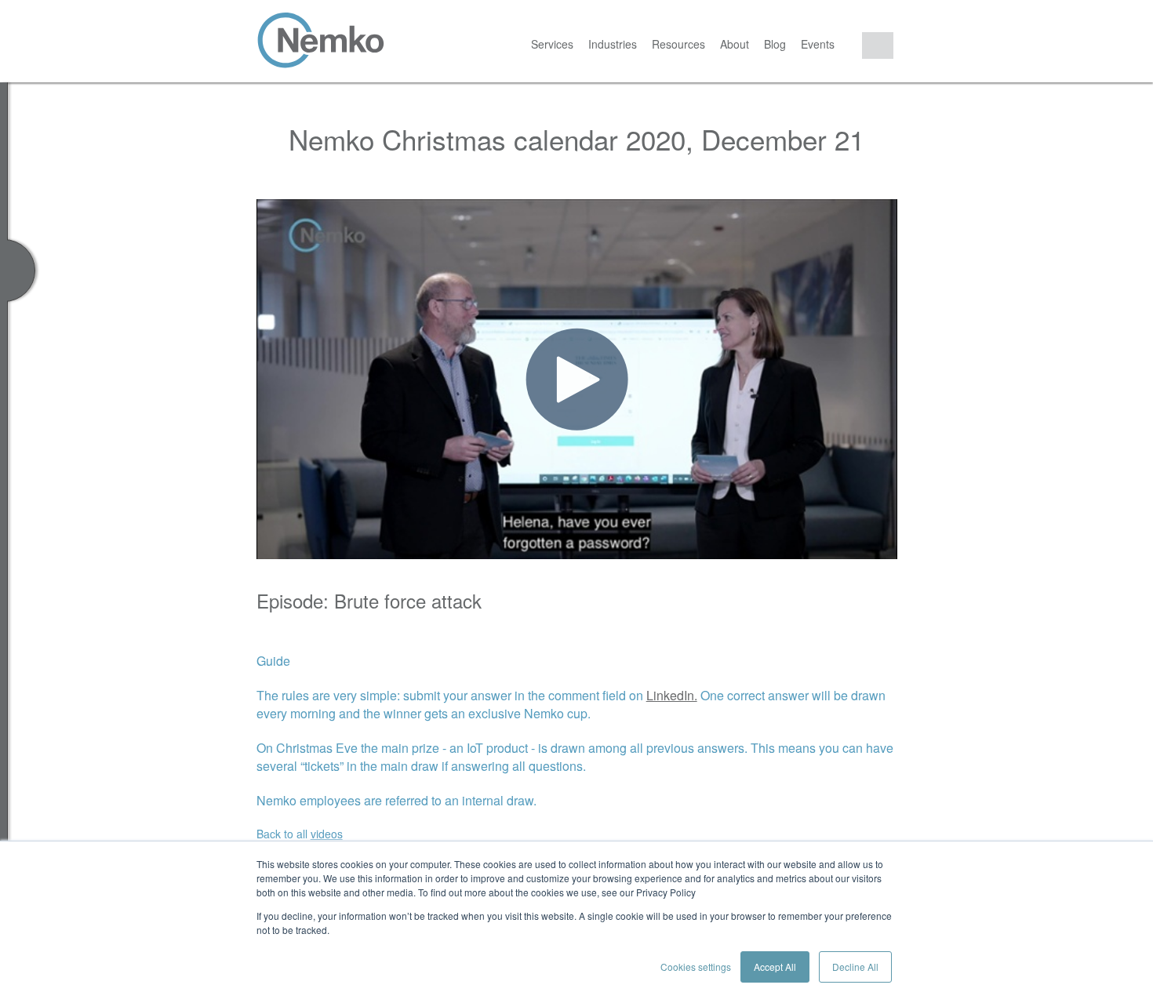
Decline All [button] (855, 966)
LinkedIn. (671, 695)
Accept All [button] (775, 966)
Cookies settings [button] (695, 966)
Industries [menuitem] (612, 44)
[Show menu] (4, 542)
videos (327, 833)
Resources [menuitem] (678, 44)
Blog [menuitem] (775, 44)
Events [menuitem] (818, 44)
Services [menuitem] (552, 44)
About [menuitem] (734, 44)
